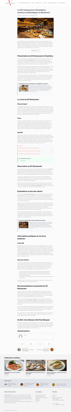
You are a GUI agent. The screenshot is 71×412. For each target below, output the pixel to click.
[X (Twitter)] (31, 344)
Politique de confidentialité (57, 397)
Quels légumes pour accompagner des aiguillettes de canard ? (33, 83)
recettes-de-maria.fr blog (40, 396)
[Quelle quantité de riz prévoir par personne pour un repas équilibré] (35, 365)
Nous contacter (23, 160)
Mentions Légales (55, 398)
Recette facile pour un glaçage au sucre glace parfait (12, 384)
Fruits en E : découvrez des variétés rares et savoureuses (61, 385)
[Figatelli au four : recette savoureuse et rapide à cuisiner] (37, 384)
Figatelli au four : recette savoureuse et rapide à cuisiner (44, 384)
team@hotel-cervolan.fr (59, 404)
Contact (53, 396)
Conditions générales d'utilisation (58, 400)
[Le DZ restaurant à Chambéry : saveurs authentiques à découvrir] (21, 384)
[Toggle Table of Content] (38, 51)
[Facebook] (21, 344)
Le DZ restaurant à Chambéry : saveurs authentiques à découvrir (29, 384)
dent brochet (38, 400)
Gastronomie (32, 15)
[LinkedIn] (49, 344)
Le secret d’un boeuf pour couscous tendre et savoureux (32, 220)
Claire (25, 335)
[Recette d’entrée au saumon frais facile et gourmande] (14, 365)
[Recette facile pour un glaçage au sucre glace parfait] (5, 384)
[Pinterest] (40, 344)
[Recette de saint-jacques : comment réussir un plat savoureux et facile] (57, 365)
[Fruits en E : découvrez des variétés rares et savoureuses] (53, 384)
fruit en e (37, 401)
